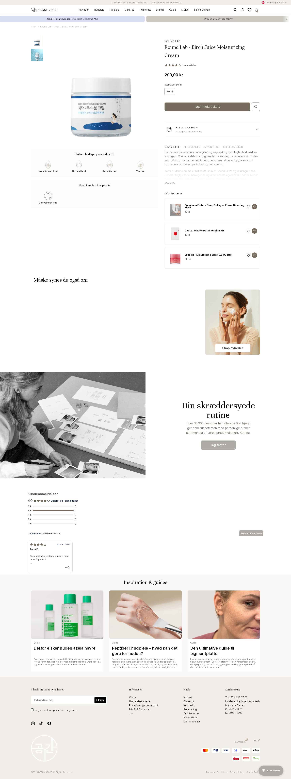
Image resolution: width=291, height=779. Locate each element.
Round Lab (172, 41)
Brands (160, 9)
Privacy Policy (237, 772)
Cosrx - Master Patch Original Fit (204, 230)
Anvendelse (211, 146)
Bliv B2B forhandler (139, 709)
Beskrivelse (172, 146)
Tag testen (218, 445)
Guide (172, 9)
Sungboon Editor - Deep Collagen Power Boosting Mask (214, 206)
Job (131, 713)
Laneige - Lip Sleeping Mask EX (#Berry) (208, 255)
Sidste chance (202, 9)
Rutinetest (145, 9)
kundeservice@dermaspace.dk (242, 701)
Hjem (33, 26)
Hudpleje (99, 9)
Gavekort (189, 701)
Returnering (190, 709)
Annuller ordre (192, 713)
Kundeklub (190, 705)
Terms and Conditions (216, 772)
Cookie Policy (253, 772)
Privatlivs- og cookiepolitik (143, 705)
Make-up (129, 9)
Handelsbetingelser (140, 701)
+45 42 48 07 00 (238, 697)
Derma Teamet (192, 721)
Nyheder (84, 9)
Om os (132, 697)
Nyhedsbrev (191, 717)
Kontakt (188, 697)
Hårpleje (114, 9)
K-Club (185, 9)
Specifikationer (233, 146)
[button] (256, 9)
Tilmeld (100, 700)
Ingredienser (192, 146)
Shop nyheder (232, 348)
